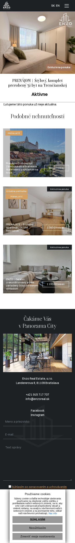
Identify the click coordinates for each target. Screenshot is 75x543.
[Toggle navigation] (67, 5)
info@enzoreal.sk (37, 399)
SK (53, 5)
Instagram (37, 415)
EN (58, 5)
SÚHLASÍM (37, 519)
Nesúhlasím (37, 527)
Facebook (37, 410)
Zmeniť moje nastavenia (37, 536)
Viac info (52, 513)
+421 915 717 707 (37, 394)
